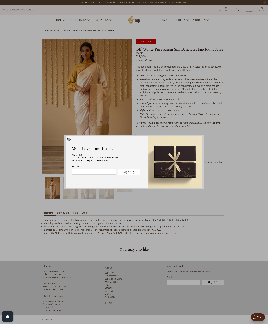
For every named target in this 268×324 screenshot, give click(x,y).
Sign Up (128, 171)
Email (75, 166)
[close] (68, 139)
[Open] (7, 316)
